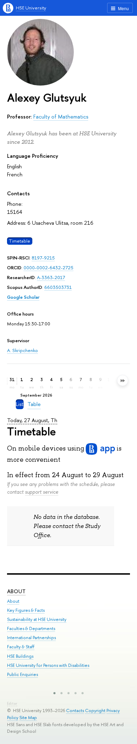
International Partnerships (31, 638)
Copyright (95, 710)
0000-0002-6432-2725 (48, 267)
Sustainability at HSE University (36, 619)
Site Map (28, 718)
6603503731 (58, 287)
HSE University (31, 8)
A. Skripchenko (22, 350)
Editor (12, 703)
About (16, 591)
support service (41, 491)
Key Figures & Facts (26, 610)
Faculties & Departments (31, 628)
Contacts (75, 710)
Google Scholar (23, 297)
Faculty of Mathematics (60, 116)
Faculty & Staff (20, 647)
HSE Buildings (20, 656)
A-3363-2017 (51, 277)
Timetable (19, 241)
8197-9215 (43, 258)
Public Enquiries (22, 674)
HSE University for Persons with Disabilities (48, 665)
